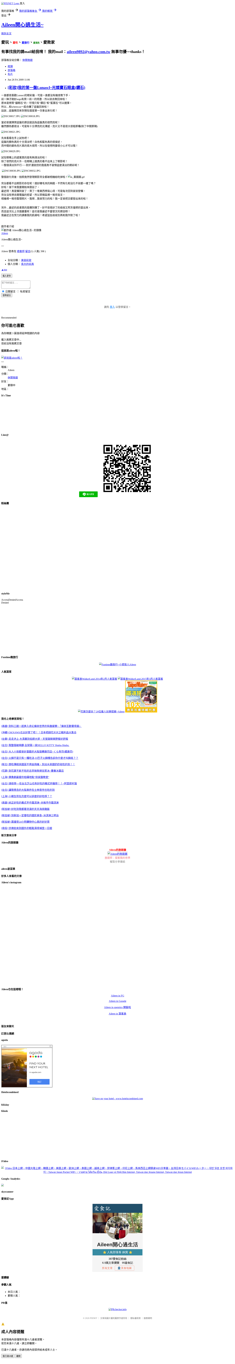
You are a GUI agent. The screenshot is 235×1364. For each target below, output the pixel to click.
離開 (18, 1356)
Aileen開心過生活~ (22, 25)
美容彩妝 (26, 260)
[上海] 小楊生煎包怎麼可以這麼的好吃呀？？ (26, 796)
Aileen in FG (117, 995)
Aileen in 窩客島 (117, 1013)
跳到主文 (6, 33)
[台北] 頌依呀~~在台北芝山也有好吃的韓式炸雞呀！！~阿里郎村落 (39, 783)
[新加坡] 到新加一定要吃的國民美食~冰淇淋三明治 (30, 815)
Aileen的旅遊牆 (117, 850)
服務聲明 (148, 1318)
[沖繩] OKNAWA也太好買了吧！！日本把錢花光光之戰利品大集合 (38, 732)
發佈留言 (7, 295)
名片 (10, 74)
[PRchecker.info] (118, 1309)
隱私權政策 (135, 1318)
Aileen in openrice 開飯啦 (117, 1007)
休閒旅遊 (27, 60)
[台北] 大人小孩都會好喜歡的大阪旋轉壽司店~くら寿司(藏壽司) (37, 751)
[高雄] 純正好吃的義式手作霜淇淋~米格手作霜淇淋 (30, 802)
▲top (4, 269)
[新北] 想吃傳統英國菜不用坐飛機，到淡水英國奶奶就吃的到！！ (38, 764)
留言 (27, 251)
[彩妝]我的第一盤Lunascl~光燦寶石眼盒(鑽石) (46, 87)
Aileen (4, 233)
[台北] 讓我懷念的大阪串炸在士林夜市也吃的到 (28, 790)
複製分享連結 (117, 861)
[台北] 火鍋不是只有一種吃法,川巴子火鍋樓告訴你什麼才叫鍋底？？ (39, 758)
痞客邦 (21, 251)
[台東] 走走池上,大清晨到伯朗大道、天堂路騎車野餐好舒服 (34, 739)
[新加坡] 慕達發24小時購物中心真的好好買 (25, 821)
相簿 (10, 66)
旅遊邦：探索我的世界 (117, 857)
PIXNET (93, 1318)
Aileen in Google (117, 1001)
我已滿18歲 (8, 1356)
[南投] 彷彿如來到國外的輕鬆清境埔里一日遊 (26, 828)
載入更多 (7, 276)
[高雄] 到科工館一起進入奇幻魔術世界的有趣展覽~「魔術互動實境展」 (41, 726)
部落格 (11, 70)
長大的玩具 (27, 264)
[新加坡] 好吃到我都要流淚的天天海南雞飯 (25, 809)
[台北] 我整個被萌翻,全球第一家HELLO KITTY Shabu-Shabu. (35, 745)
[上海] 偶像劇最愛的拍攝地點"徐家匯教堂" (25, 777)
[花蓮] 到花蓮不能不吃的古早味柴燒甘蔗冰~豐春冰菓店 (32, 770)
